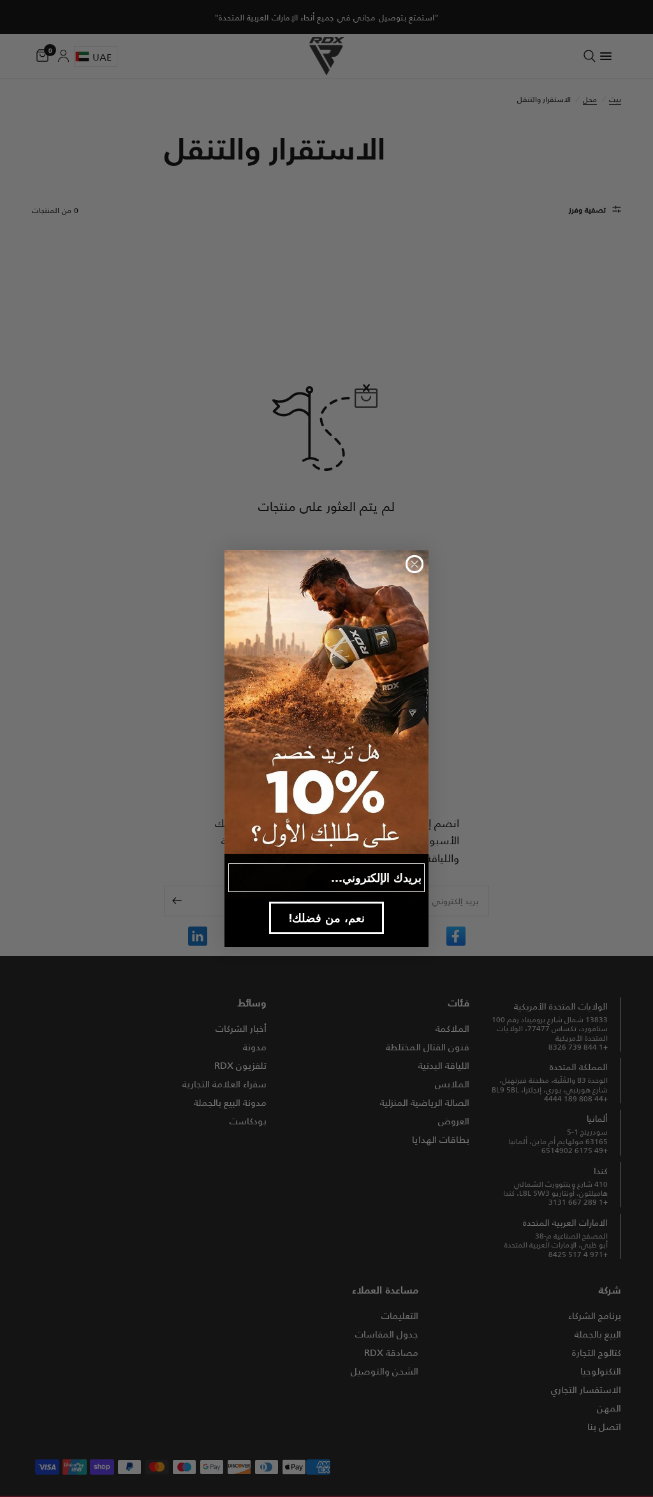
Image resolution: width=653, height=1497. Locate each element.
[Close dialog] (414, 564)
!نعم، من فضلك (327, 918)
